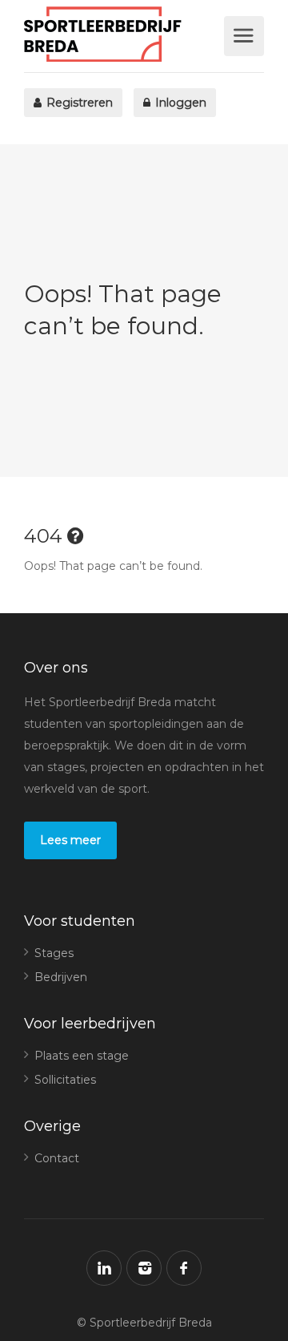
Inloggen (179, 102)
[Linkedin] (104, 1268)
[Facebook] (184, 1268)
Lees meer (70, 840)
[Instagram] (144, 1268)
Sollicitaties (65, 1079)
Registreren (78, 102)
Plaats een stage (81, 1055)
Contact (56, 1158)
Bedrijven (60, 977)
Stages (54, 953)
